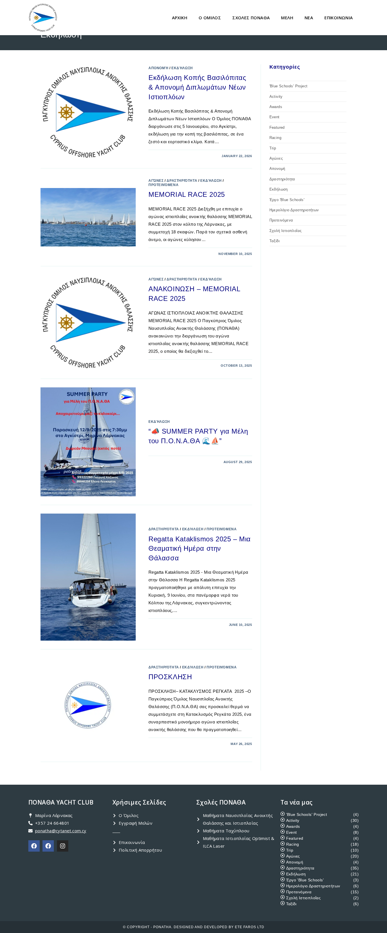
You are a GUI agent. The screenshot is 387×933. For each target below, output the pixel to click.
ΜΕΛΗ (287, 17)
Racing (275, 138)
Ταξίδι (274, 241)
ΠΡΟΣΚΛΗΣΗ (170, 677)
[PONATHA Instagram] (62, 846)
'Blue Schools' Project (288, 86)
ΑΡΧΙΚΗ (179, 17)
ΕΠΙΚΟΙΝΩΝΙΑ (338, 17)
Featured (277, 127)
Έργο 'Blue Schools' (287, 200)
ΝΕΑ (309, 17)
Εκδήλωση (182, 68)
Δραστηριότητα (182, 181)
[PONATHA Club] (34, 846)
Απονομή (158, 68)
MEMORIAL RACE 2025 (186, 194)
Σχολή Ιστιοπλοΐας (285, 231)
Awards (275, 107)
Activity (276, 96)
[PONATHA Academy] (48, 846)
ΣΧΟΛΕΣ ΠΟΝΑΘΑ (251, 17)
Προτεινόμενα (163, 185)
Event (274, 117)
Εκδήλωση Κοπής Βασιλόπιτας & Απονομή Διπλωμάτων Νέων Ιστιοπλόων (197, 87)
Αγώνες (156, 181)
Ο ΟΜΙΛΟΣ (210, 17)
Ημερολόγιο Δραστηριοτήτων (294, 210)
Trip (272, 148)
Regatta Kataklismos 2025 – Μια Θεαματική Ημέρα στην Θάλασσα (199, 548)
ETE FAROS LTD (249, 927)
